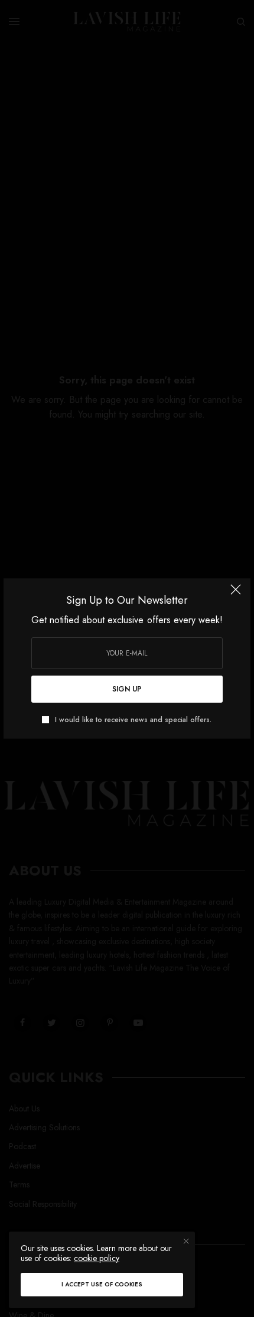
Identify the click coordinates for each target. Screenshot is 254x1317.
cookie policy (96, 1258)
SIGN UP (127, 689)
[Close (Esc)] (236, 594)
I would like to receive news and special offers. (133, 719)
